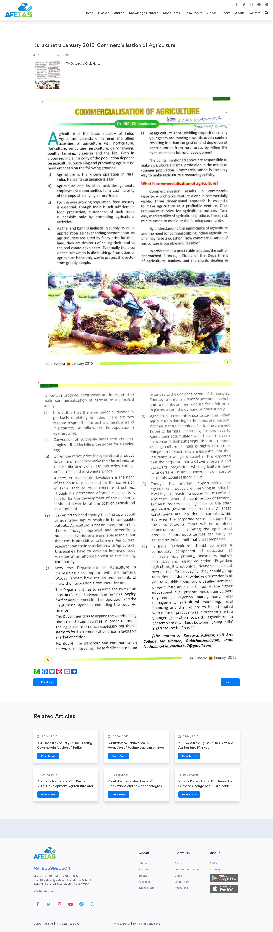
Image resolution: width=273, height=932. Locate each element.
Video (178, 875)
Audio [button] (118, 13)
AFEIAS (48, 923)
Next (228, 682)
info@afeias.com (44, 891)
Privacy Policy (122, 923)
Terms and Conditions (146, 923)
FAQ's (213, 863)
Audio (178, 863)
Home (89, 13)
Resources (181, 887)
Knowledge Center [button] (142, 13)
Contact (255, 13)
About (239, 13)
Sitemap (215, 869)
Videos (212, 13)
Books (225, 13)
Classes (103, 13)
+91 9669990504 (51, 868)
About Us (145, 863)
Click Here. (92, 63)
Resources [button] (192, 13)
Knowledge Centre (187, 869)
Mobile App (146, 887)
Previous (46, 682)
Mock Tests (171, 13)
